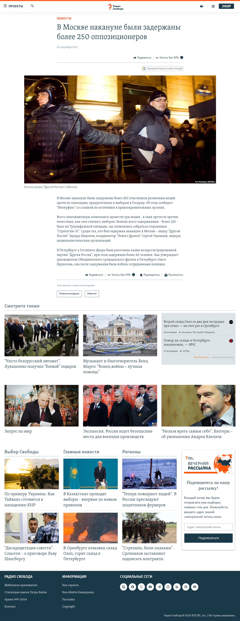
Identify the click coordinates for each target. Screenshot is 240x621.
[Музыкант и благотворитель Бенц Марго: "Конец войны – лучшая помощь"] (120, 335)
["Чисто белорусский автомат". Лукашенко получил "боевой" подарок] (41, 335)
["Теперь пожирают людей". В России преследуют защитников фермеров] (149, 474)
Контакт (10, 606)
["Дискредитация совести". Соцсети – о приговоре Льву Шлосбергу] (31, 528)
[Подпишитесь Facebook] (132, 587)
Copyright (68, 606)
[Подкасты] (185, 587)
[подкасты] (213, 6)
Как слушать (70, 585)
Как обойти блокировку (78, 592)
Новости (64, 18)
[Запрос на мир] (41, 406)
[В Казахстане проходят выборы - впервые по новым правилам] (90, 474)
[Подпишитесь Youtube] (150, 587)
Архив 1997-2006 (15, 599)
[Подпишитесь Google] (123, 587)
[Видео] (202, 6)
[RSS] (176, 587)
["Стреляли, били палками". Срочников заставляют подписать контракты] (149, 528)
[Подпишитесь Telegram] (159, 587)
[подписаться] (194, 587)
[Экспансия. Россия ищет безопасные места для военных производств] (120, 406)
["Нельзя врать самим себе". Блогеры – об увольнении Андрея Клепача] (198, 406)
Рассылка (68, 599)
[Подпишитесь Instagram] (168, 587)
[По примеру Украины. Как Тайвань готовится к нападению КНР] (31, 474)
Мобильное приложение (21, 585)
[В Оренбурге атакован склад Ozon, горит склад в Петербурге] (90, 528)
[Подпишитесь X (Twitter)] (141, 587)
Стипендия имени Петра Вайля (25, 592)
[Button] (142, 57)
